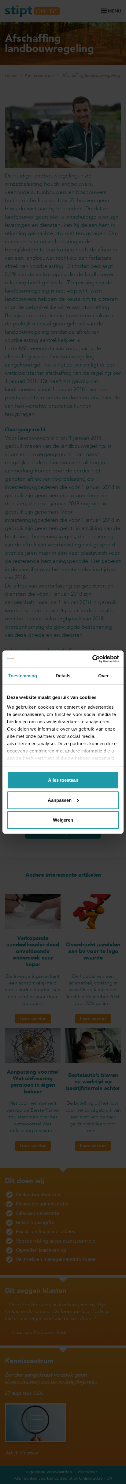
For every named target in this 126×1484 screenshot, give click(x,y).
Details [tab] (63, 675)
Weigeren (63, 820)
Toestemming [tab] (22, 675)
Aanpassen (60, 799)
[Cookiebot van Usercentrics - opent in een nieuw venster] (92, 659)
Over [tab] (103, 675)
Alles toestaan (63, 780)
